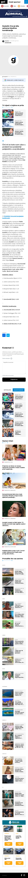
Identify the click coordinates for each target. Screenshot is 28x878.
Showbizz (23, 6)
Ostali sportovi (14, 2)
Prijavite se (14, 379)
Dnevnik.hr (6, 6)
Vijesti (15, 6)
